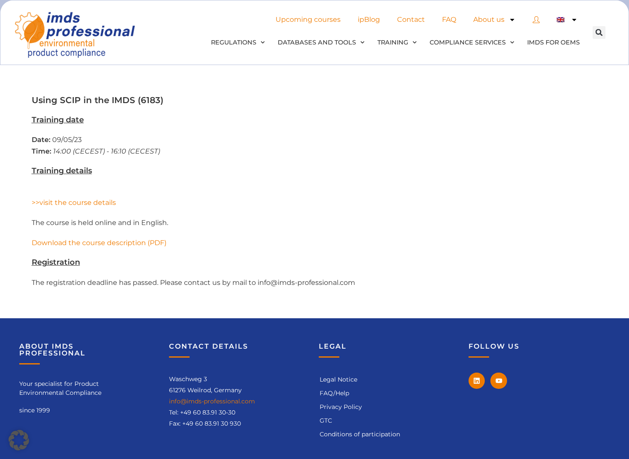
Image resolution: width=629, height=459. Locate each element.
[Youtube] (498, 381)
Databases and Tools (317, 42)
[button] (599, 32)
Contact (411, 19)
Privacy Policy (341, 407)
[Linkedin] (477, 381)
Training (392, 42)
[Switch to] (567, 20)
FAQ (449, 19)
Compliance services (468, 42)
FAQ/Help (334, 393)
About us (488, 19)
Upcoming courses (308, 19)
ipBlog (369, 19)
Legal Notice (338, 379)
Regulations (233, 42)
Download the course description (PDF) (99, 243)
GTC (326, 420)
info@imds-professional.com (212, 401)
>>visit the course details (74, 202)
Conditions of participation (360, 434)
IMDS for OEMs (553, 42)
